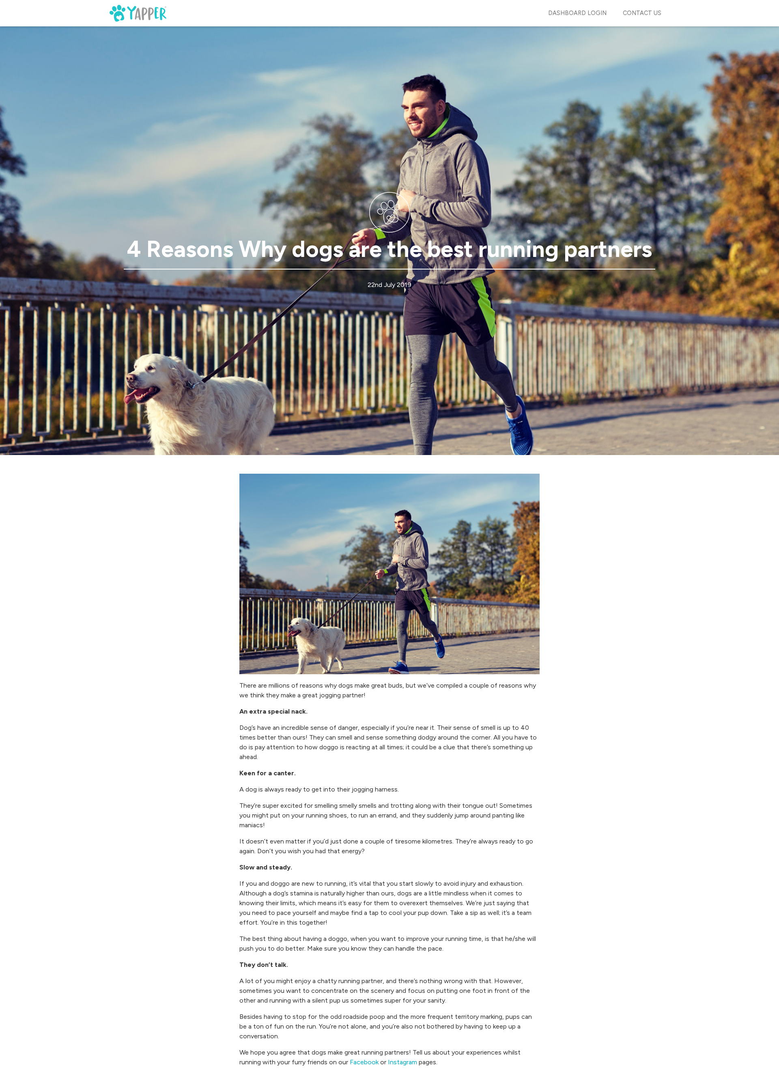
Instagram (402, 1062)
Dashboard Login (577, 13)
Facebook (364, 1062)
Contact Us (642, 13)
